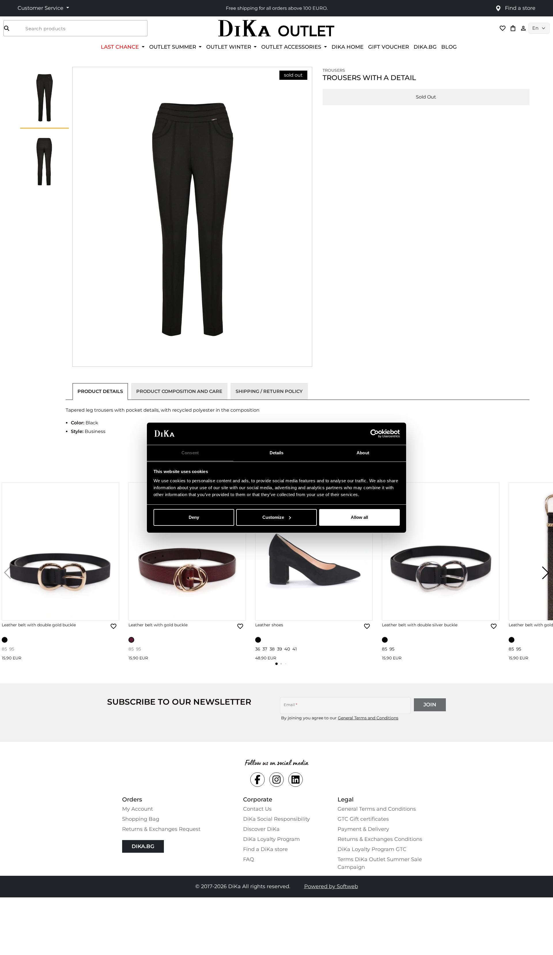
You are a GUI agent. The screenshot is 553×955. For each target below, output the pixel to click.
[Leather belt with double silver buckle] (440, 551)
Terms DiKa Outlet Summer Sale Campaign (380, 863)
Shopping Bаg (140, 819)
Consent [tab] (190, 452)
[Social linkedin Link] (295, 779)
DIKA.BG (425, 47)
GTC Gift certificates (363, 819)
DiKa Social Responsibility (276, 819)
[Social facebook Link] (257, 779)
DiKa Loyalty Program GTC (372, 849)
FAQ (248, 859)
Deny (194, 517)
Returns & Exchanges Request (161, 829)
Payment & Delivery (363, 829)
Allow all (359, 517)
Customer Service (41, 8)
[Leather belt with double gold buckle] (60, 551)
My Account (137, 809)
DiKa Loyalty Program (271, 839)
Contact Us (257, 809)
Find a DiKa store (265, 849)
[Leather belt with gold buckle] (187, 551)
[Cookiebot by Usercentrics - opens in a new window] (374, 433)
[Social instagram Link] (276, 779)
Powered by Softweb (331, 886)
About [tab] (363, 452)
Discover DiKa (261, 829)
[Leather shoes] (314, 551)
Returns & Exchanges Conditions (380, 839)
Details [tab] (277, 452)
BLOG (449, 47)
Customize (273, 517)
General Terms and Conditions (368, 717)
